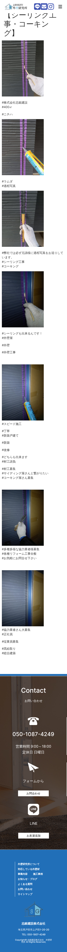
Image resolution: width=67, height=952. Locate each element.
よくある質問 (25, 884)
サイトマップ (25, 894)
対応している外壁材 (29, 869)
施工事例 (38, 874)
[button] (60, 6)
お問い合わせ (25, 889)
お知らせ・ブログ (27, 879)
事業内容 (23, 874)
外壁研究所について (29, 864)
